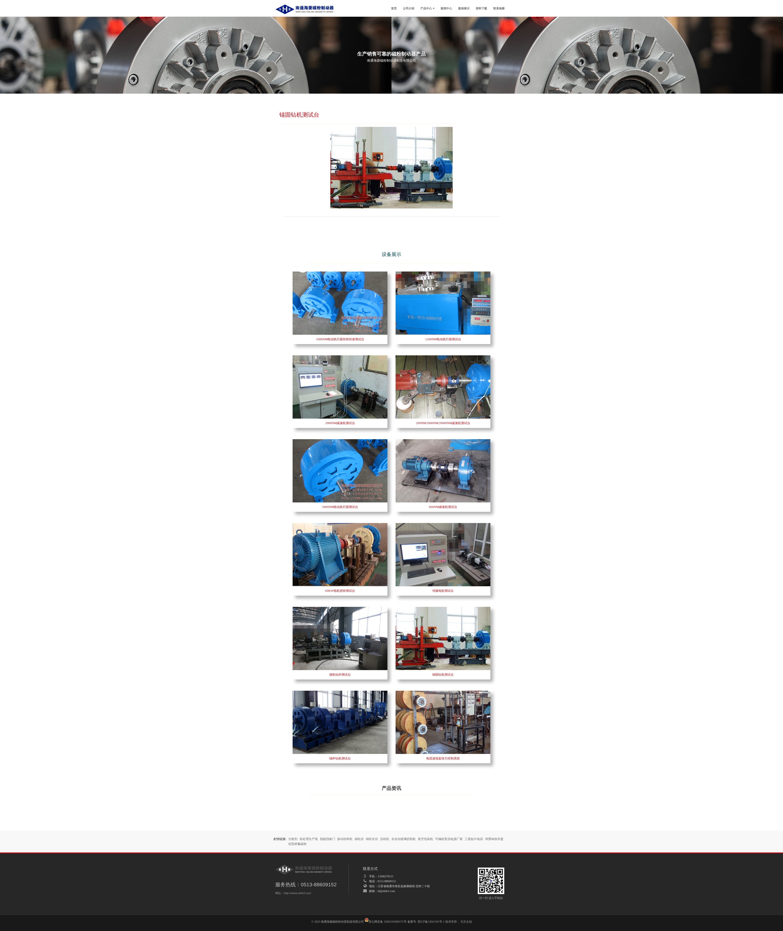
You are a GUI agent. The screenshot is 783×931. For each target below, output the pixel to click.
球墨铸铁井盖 (494, 839)
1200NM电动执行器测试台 (443, 339)
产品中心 (426, 8)
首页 (394, 8)
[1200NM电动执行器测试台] (443, 274)
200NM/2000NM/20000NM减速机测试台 (443, 423)
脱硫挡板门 (327, 839)
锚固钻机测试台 (443, 674)
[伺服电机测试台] (443, 525)
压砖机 (384, 839)
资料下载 (481, 8)
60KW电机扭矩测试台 (340, 590)
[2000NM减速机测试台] (340, 357)
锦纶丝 (359, 839)
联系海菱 (499, 8)
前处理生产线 (309, 839)
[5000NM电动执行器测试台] (340, 441)
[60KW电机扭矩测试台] (340, 525)
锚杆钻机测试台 (340, 758)
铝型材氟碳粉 (297, 844)
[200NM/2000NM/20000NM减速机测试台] (443, 357)
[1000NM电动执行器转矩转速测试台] (340, 274)
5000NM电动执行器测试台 (340, 507)
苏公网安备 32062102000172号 (388, 921)
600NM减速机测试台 (443, 507)
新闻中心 (446, 8)
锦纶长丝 (372, 839)
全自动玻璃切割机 (403, 839)
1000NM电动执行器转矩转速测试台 (340, 339)
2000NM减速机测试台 (340, 423)
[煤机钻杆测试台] (340, 609)
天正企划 (466, 921)
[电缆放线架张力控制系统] (443, 693)
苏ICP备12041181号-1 (431, 921)
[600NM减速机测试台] (443, 441)
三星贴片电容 (474, 839)
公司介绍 (408, 8)
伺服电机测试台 (443, 590)
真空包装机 (425, 839)
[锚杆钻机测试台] (340, 693)
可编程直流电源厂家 (449, 839)
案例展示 (464, 8)
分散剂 (292, 839)
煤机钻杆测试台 (340, 674)
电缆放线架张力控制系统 (443, 758)
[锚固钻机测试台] (443, 609)
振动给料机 (345, 839)
